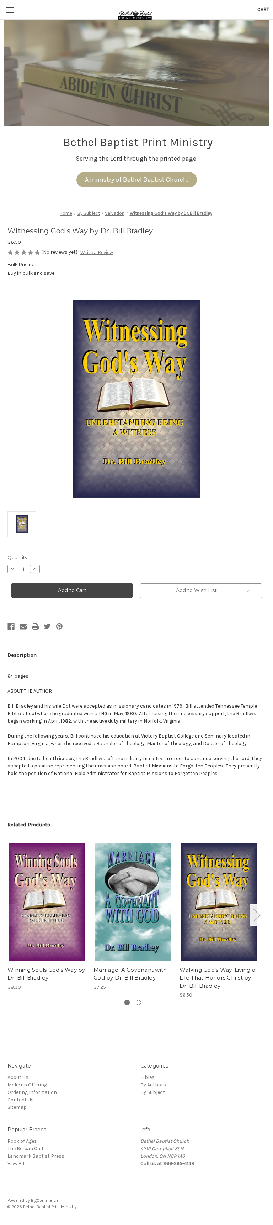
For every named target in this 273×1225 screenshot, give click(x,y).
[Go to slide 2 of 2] (138, 1002)
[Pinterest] (59, 626)
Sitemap (17, 1107)
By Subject (152, 1092)
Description (22, 655)
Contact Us (20, 1100)
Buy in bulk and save (30, 273)
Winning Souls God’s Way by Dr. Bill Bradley (46, 973)
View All (15, 1164)
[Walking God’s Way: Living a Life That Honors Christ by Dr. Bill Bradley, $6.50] (219, 902)
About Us (17, 1077)
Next (257, 915)
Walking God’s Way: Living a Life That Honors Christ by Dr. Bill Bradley (217, 977)
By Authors (153, 1085)
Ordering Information (32, 1092)
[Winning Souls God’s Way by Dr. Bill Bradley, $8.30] (47, 902)
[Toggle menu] (10, 10)
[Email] (23, 626)
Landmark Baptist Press (35, 1156)
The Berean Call (25, 1149)
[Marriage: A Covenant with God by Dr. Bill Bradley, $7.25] (133, 902)
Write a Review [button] (96, 252)
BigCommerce (45, 1200)
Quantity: (17, 557)
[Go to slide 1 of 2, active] (127, 1002)
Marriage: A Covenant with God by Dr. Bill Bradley (130, 973)
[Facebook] (11, 626)
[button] (136, 179)
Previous (9, 915)
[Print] (35, 626)
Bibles (147, 1077)
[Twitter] (47, 626)
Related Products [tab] (28, 824)
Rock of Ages (22, 1141)
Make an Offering (27, 1085)
